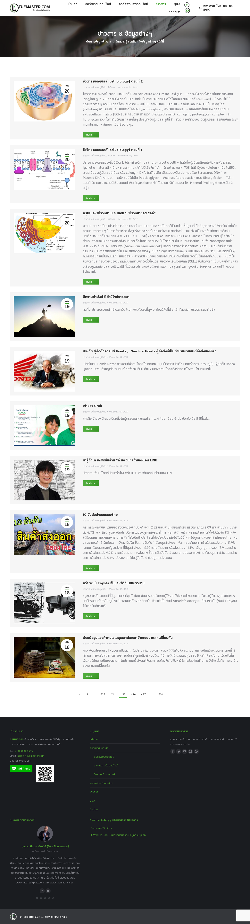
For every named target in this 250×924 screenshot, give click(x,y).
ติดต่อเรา (94, 809)
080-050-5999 (24, 751)
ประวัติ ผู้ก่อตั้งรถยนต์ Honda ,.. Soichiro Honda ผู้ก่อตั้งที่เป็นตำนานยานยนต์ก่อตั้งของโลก (149, 351)
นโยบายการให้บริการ (101, 828)
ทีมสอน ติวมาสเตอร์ (104, 774)
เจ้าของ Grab (92, 406)
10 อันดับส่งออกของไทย (100, 514)
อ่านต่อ (89, 135)
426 (133, 694)
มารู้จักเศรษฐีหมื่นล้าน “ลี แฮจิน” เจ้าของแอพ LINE (120, 460)
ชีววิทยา (111, 87)
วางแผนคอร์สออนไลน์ (106, 765)
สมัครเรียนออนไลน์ (104, 757)
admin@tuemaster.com (30, 756)
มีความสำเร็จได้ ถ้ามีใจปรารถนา (106, 297)
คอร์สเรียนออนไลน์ (100, 748)
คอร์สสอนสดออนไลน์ (101, 783)
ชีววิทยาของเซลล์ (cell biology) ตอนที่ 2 (113, 81)
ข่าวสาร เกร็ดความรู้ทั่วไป (94, 87)
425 (123, 694)
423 (103, 694)
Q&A (92, 800)
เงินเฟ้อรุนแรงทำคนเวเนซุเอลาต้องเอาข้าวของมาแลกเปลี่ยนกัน (128, 637)
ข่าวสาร (94, 792)
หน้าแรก (94, 739)
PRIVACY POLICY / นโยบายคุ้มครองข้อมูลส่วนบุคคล (118, 835)
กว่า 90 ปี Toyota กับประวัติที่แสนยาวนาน (114, 583)
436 (161, 694)
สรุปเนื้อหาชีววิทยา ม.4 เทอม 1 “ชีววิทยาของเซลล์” (119, 213)
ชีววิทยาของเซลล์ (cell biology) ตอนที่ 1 (112, 150)
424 (113, 694)
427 (143, 694)
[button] (37, 898)
